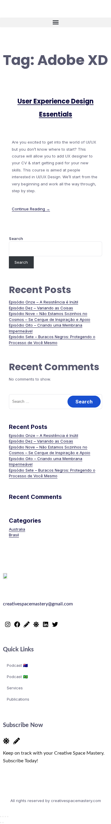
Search (16, 238)
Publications (18, 699)
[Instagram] (7, 624)
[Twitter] (55, 624)
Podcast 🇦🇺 (17, 665)
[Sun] (36, 624)
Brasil (14, 534)
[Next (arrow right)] (3, 822)
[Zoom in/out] (0, 816)
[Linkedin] (45, 624)
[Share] (5, 816)
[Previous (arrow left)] (0, 822)
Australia (17, 529)
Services (15, 687)
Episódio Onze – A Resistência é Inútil (43, 302)
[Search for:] (55, 401)
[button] (55, 22)
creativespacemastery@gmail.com (38, 604)
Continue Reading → (31, 208)
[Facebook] (17, 624)
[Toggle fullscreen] (3, 816)
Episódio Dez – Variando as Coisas (41, 308)
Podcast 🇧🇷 (17, 676)
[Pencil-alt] (26, 624)
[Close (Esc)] (7, 816)
